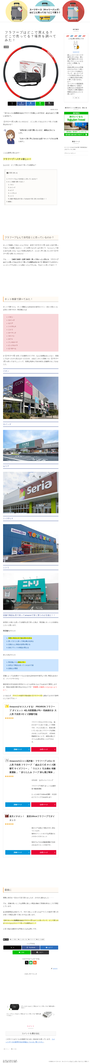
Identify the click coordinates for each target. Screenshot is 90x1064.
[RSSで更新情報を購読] (35, 962)
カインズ (12, 187)
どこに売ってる (23, 939)
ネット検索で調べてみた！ (16, 181)
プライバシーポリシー (70, 153)
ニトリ (12, 196)
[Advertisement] (30, 220)
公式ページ (44, 749)
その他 (6, 939)
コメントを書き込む (31, 1033)
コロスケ (76, 52)
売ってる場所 (41, 939)
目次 (10, 173)
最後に (10, 201)
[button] (49, 104)
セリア (12, 190)
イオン (12, 184)
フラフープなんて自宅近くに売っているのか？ (23, 179)
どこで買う (14, 939)
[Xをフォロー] (26, 962)
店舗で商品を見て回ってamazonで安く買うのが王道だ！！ (28, 199)
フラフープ (32, 939)
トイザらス (13, 193)
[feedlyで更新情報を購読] (31, 962)
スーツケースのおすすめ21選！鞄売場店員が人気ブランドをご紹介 (75, 148)
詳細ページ (18, 749)
